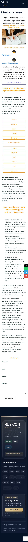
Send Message (9, 398)
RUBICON (4, 2)
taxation (9, 288)
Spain (17, 471)
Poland (5, 471)
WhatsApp (6, 55)
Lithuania (6, 482)
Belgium (12, 477)
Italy (23, 471)
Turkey (5, 477)
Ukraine (11, 471)
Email (15, 441)
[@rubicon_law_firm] (26, 272)
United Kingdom (20, 477)
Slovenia (16, 488)
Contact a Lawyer (14, 509)
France (12, 482)
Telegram (8, 447)
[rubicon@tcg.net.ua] (26, 276)
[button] (23, 4)
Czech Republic (7, 488)
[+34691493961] (26, 268)
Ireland (18, 482)
